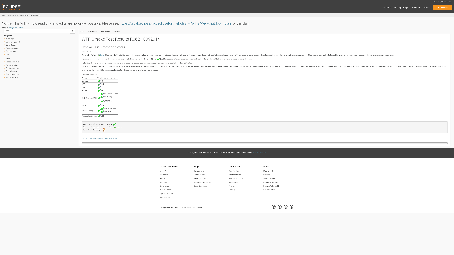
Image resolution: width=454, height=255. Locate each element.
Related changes (12, 74)
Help (7, 54)
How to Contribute (236, 178)
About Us (163, 171)
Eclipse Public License (202, 182)
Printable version (12, 68)
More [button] (426, 7)
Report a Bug (234, 171)
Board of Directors (167, 197)
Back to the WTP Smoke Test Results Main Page (99, 139)
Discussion (92, 31)
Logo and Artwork (166, 194)
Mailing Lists (233, 182)
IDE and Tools (268, 171)
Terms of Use (199, 175)
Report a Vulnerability (271, 186)
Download (443, 8)
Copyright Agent (200, 178)
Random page (11, 51)
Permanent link (11, 65)
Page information (12, 62)
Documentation (235, 175)
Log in (437, 2)
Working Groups (401, 7)
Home (3, 15)
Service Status (269, 190)
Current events (11, 45)
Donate (162, 178)
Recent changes (12, 48)
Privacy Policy (199, 171)
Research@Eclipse (270, 182)
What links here (12, 77)
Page (82, 31)
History (117, 31)
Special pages (11, 71)
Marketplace (233, 190)
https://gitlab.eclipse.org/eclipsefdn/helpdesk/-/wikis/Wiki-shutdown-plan (175, 23)
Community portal (13, 42)
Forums (232, 186)
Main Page (10, 39)
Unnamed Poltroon (259, 152)
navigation (13, 28)
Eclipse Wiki (11, 15)
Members (416, 7)
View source (105, 31)
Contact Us (164, 175)
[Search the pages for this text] (72, 31)
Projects (387, 7)
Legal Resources (200, 186)
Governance (164, 186)
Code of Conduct (166, 190)
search (20, 28)
